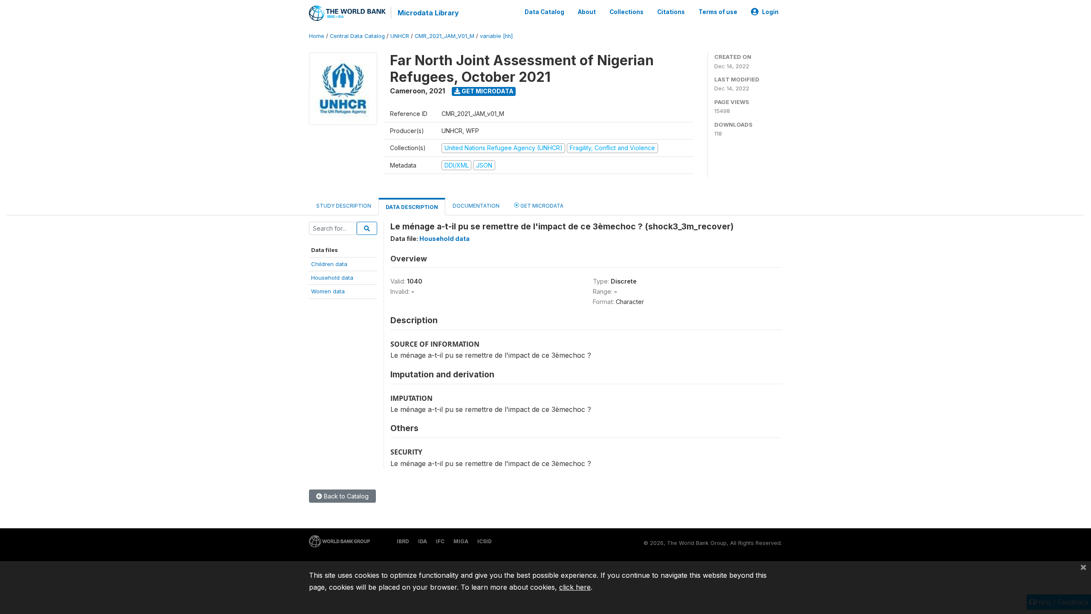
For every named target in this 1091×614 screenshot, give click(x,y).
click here (575, 587)
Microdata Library (428, 13)
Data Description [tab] (412, 207)
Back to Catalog (345, 496)
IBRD (403, 541)
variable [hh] (496, 36)
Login (770, 12)
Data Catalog (544, 12)
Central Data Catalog (357, 36)
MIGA (460, 541)
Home (316, 36)
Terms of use (717, 12)
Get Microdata (487, 91)
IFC (440, 541)
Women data (328, 291)
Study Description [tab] (343, 206)
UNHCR (399, 36)
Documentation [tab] (476, 206)
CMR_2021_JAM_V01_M (444, 36)
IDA (422, 541)
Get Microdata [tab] (541, 206)
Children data (329, 264)
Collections (626, 12)
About (587, 12)
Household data (332, 277)
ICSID (484, 541)
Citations (671, 12)
